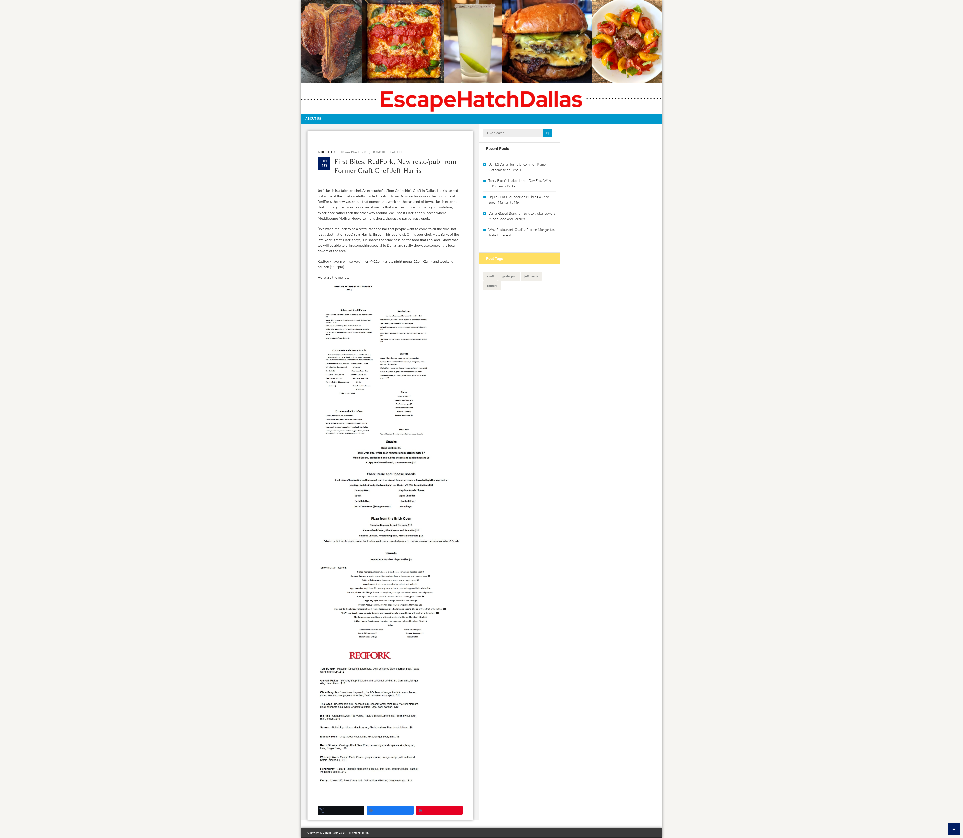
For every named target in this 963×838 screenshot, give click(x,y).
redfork (492, 285)
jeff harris (531, 276)
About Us (313, 118)
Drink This (380, 152)
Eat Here (396, 152)
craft (490, 276)
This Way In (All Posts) (354, 152)
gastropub (509, 276)
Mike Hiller (326, 152)
